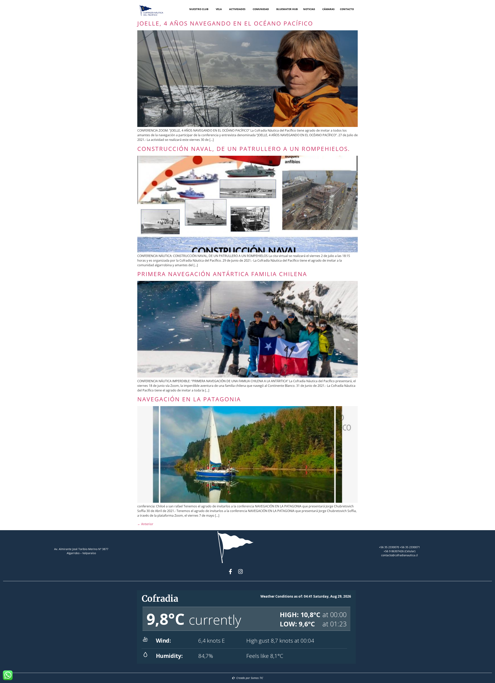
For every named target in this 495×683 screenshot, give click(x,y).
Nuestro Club (198, 9)
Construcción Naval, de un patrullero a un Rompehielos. (243, 149)
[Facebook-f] (230, 571)
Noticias (309, 9)
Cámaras (328, 9)
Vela (219, 9)
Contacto (347, 9)
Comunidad (261, 9)
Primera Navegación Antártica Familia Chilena (222, 274)
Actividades (237, 9)
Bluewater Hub (287, 9)
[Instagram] (240, 571)
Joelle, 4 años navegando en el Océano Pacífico (225, 23)
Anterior (145, 524)
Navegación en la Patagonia (189, 399)
